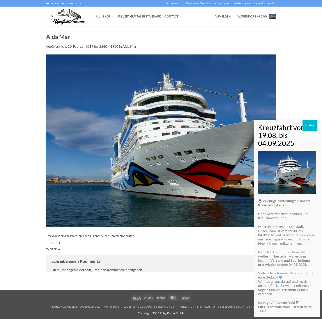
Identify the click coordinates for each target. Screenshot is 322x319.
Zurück (53, 243)
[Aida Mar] (161, 140)
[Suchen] (98, 16)
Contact (172, 16)
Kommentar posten (122, 236)
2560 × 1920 (108, 46)
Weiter (53, 249)
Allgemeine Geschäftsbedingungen (207, 3)
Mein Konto (206, 306)
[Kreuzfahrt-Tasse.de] (68, 16)
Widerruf (187, 306)
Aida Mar (129, 46)
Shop (107, 16)
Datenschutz (90, 306)
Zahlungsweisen (64, 306)
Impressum (173, 3)
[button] (223, 16)
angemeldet (75, 270)
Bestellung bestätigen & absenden (255, 3)
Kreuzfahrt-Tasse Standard (139, 16)
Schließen (309, 125)
